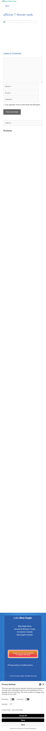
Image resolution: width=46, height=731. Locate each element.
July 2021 (7, 309)
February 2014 (9, 566)
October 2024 (9, 206)
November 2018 (10, 415)
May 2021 (7, 315)
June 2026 (7, 144)
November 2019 (10, 374)
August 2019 (8, 384)
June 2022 (7, 291)
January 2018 (9, 449)
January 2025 (9, 195)
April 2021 (7, 319)
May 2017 (7, 477)
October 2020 (9, 339)
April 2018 (7, 439)
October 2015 (9, 535)
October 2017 (9, 460)
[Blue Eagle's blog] (9, 1)
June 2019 (7, 391)
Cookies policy (27, 665)
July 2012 (7, 593)
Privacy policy (13, 665)
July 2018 (7, 429)
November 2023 (10, 243)
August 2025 (8, 178)
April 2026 (7, 151)
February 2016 (9, 521)
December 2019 (10, 370)
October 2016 (9, 501)
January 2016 (9, 525)
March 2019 (8, 401)
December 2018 (10, 412)
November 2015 (10, 532)
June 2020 (7, 353)
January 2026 (9, 161)
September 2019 (10, 381)
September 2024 (10, 209)
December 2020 (10, 333)
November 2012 (10, 587)
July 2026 (7, 140)
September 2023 (10, 250)
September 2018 (10, 422)
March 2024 (8, 230)
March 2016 (8, 518)
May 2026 (7, 147)
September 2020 (10, 343)
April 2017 (7, 480)
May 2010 (7, 597)
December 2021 (10, 302)
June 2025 (7, 182)
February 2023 (9, 274)
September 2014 (10, 559)
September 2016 (10, 504)
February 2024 (9, 233)
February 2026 (9, 158)
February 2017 (9, 487)
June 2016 (7, 508)
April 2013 (7, 580)
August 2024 (8, 212)
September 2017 (10, 463)
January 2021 (9, 329)
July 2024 (7, 216)
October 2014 (9, 556)
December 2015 (10, 528)
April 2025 (7, 185)
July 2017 (7, 470)
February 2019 (9, 405)
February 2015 (9, 545)
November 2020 (10, 336)
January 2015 (9, 549)
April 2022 (7, 295)
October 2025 (9, 171)
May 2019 (7, 394)
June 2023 (7, 260)
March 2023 (8, 271)
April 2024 (7, 226)
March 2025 (8, 188)
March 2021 (8, 322)
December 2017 (10, 453)
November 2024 (10, 202)
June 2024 (7, 219)
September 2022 (10, 288)
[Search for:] (23, 123)
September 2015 (10, 539)
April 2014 (7, 563)
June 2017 (7, 473)
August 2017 (8, 466)
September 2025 (10, 175)
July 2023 (7, 257)
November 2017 (10, 456)
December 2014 (10, 552)
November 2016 (10, 497)
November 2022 (10, 281)
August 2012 (8, 590)
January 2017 (9, 491)
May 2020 (7, 357)
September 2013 (10, 573)
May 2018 (7, 436)
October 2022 (9, 285)
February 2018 (9, 446)
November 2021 (10, 305)
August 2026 (8, 137)
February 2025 (9, 192)
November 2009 (10, 604)
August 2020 (8, 346)
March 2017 (8, 484)
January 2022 (9, 298)
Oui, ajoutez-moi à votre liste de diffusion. (23, 105)
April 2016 (7, 514)
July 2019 (7, 388)
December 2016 (10, 494)
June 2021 (7, 312)
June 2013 (7, 576)
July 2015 (7, 542)
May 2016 (7, 511)
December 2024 (10, 199)
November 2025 (10, 168)
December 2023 (10, 240)
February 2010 (9, 600)
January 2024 (9, 237)
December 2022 (10, 278)
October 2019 (9, 377)
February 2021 (9, 326)
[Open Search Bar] (44, 3)
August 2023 (8, 254)
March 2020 (8, 363)
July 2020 (7, 350)
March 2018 (8, 442)
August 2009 (8, 607)
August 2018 (8, 425)
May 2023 (7, 264)
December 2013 (10, 569)
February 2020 (9, 367)
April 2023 (7, 267)
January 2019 (9, 408)
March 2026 (8, 154)
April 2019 (7, 398)
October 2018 (9, 418)
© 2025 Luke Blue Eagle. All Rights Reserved (23, 676)
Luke (23, 617)
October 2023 (9, 247)
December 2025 (10, 164)
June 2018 (7, 432)
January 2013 (9, 583)
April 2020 (7, 360)
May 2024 (7, 223)
